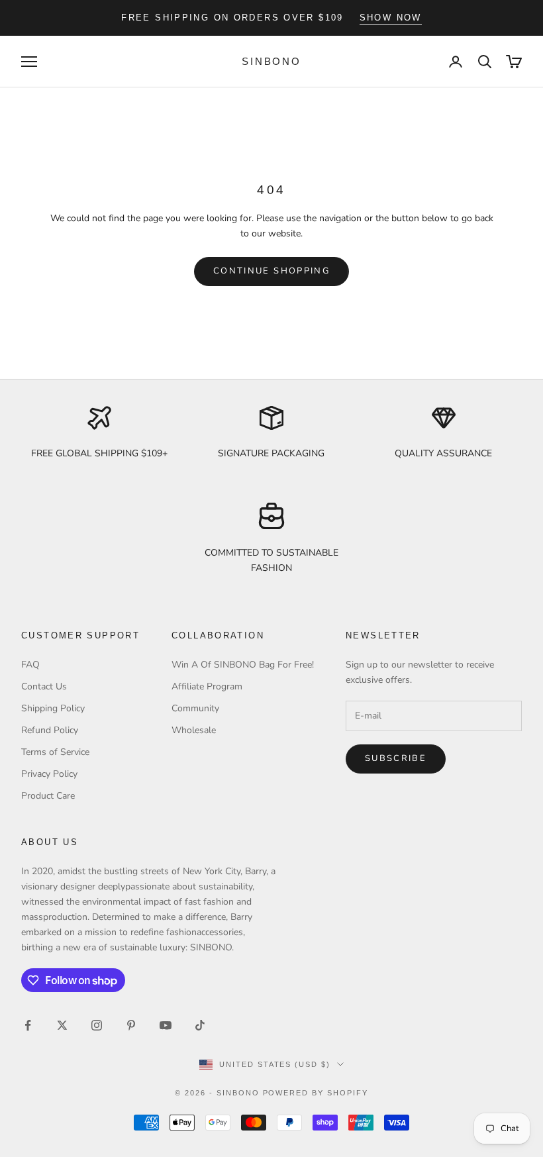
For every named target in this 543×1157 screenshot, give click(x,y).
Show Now (391, 18)
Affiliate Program (207, 686)
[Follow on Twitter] (62, 1025)
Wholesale (194, 730)
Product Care (48, 795)
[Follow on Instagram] (96, 1025)
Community (195, 708)
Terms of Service (55, 752)
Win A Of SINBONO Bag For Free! (243, 664)
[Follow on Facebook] (27, 1025)
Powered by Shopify (316, 1093)
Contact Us (44, 686)
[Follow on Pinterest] (131, 1025)
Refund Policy (49, 730)
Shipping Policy (53, 708)
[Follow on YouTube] (165, 1025)
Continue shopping (271, 271)
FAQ (30, 664)
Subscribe (395, 758)
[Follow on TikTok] (200, 1025)
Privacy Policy (49, 774)
